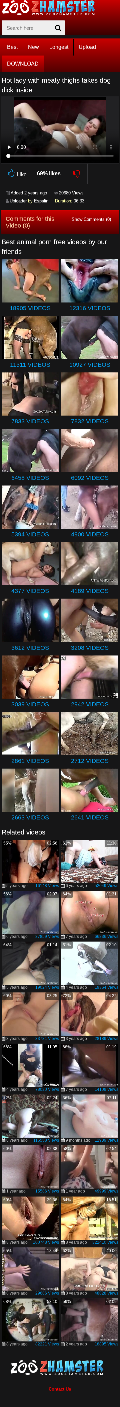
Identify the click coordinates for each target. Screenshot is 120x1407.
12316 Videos (89, 308)
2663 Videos (30, 817)
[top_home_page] (52, 7)
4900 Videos (90, 534)
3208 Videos (90, 647)
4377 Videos (30, 591)
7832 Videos (90, 421)
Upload (87, 47)
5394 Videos (30, 534)
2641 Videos (90, 817)
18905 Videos (30, 308)
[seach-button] (58, 27)
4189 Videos (90, 591)
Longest (58, 47)
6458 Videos (30, 477)
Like (22, 174)
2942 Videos (90, 704)
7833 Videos (30, 421)
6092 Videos (90, 477)
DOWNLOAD (23, 64)
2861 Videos (30, 761)
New (33, 47)
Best (12, 47)
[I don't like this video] (77, 174)
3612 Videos (30, 647)
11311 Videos (30, 364)
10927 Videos (89, 364)
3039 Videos (30, 704)
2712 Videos (90, 761)
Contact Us (60, 1389)
